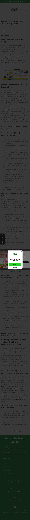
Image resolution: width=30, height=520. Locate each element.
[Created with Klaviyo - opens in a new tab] (15, 269)
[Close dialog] (21, 251)
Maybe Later (15, 267)
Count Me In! (15, 264)
